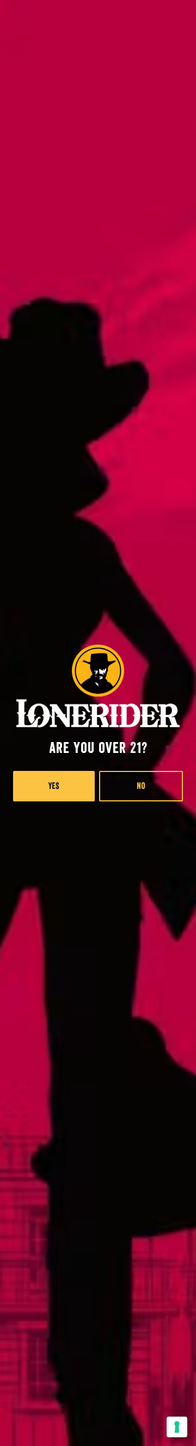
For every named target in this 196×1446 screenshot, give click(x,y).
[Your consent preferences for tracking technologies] (177, 1427)
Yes (53, 786)
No (141, 786)
